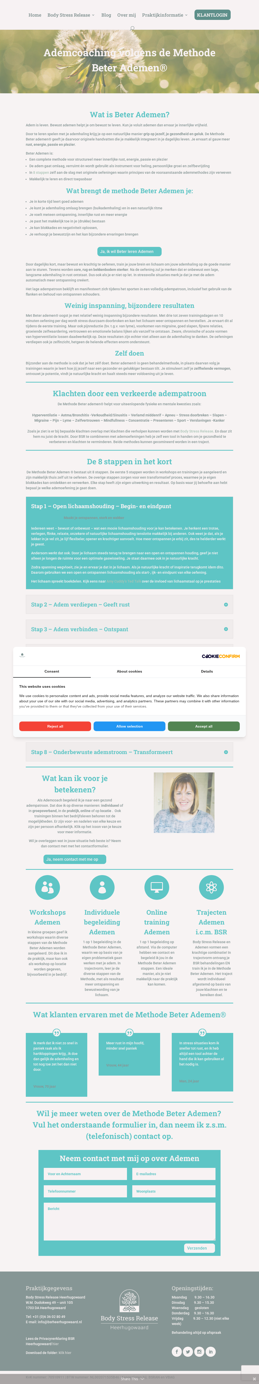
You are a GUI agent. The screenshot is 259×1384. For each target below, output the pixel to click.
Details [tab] (207, 671)
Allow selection (129, 726)
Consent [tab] (52, 671)
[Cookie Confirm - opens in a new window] (221, 656)
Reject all (55, 726)
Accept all (203, 726)
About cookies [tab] (129, 671)
